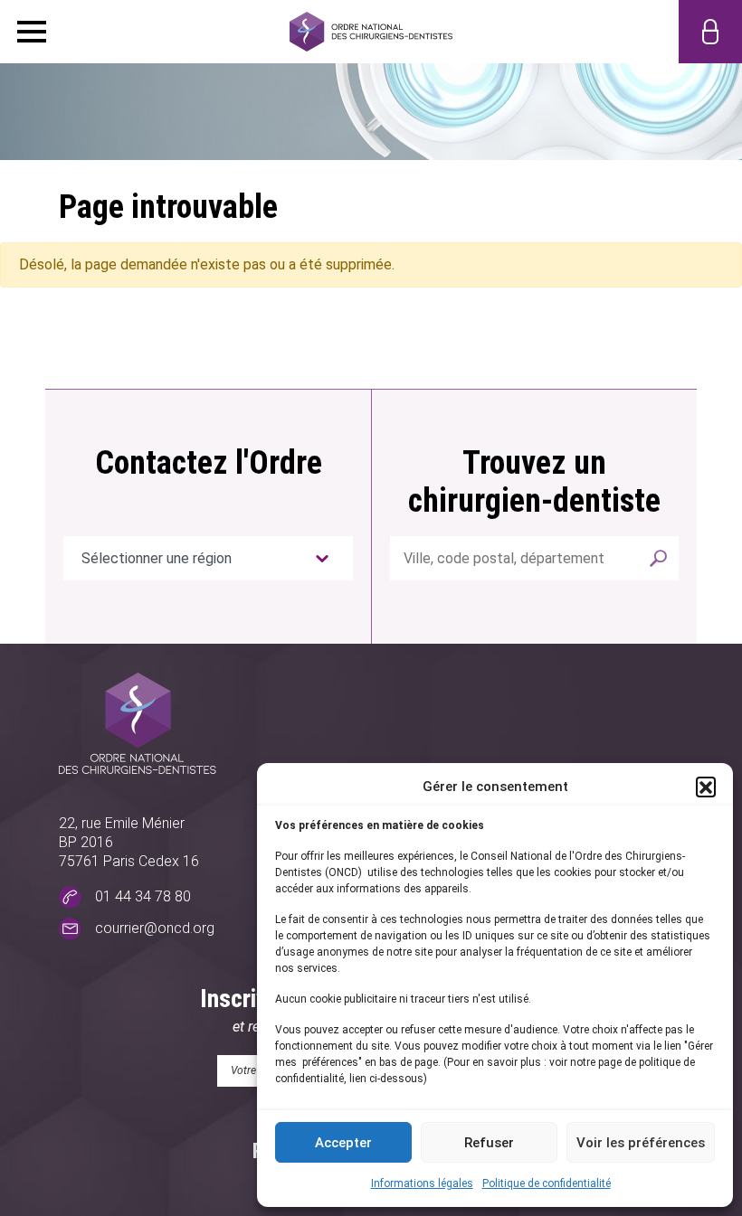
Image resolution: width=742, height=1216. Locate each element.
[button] (706, 787)
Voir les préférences (640, 1143)
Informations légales (422, 1183)
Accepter (343, 1143)
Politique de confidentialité (546, 1183)
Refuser (489, 1143)
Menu (31, 31)
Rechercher (659, 558)
